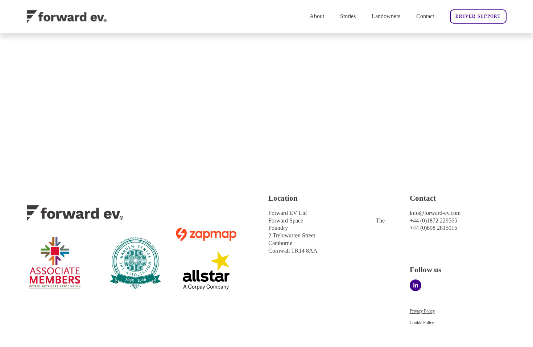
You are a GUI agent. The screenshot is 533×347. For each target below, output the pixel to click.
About (317, 16)
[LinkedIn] (415, 285)
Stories (348, 16)
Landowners (386, 16)
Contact (425, 16)
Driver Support (478, 16)
